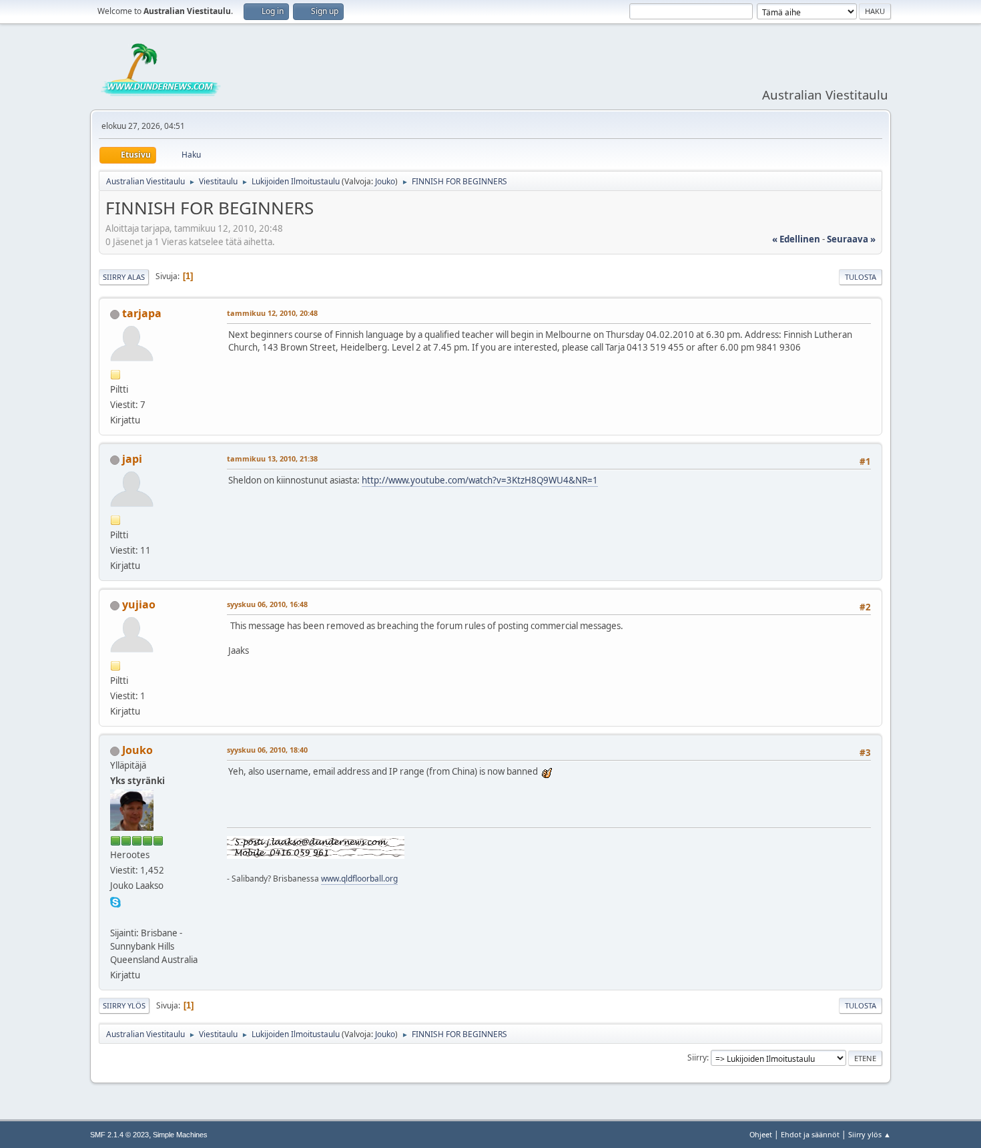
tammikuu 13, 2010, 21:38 (272, 458)
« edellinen (796, 239)
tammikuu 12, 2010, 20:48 (272, 313)
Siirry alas (124, 277)
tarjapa (141, 313)
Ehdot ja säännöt (810, 1134)
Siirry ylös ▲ (869, 1134)
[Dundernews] (115, 916)
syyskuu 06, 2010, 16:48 (267, 604)
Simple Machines (180, 1135)
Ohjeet (760, 1134)
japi (132, 458)
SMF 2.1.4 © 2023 (119, 1135)
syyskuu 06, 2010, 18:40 (267, 750)
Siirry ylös (124, 1005)
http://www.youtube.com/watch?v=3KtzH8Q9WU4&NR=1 (480, 480)
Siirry (697, 1057)
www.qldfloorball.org (359, 878)
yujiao (138, 604)
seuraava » (851, 239)
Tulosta (860, 277)
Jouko (385, 181)
